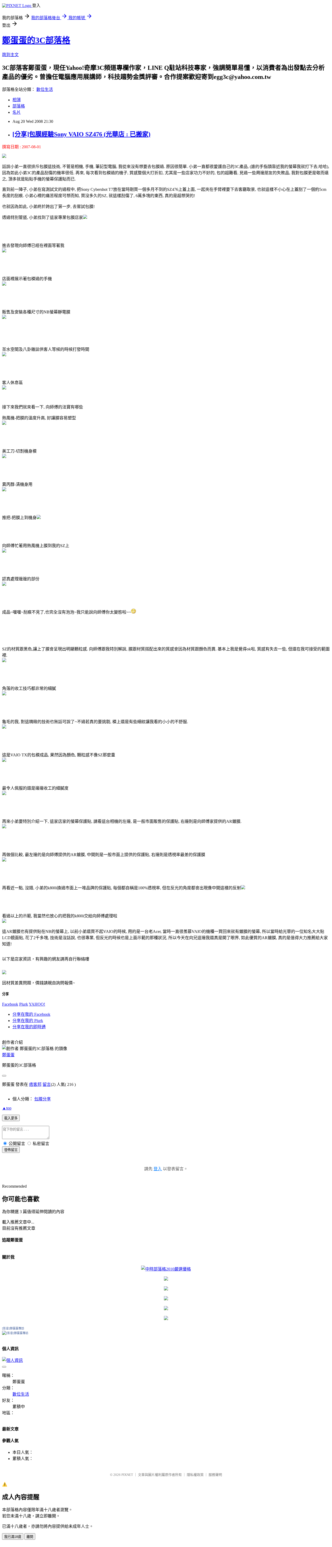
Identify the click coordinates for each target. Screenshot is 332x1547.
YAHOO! (37, 1004)
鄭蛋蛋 (8, 1055)
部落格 (18, 106)
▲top (6, 1108)
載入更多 (11, 1118)
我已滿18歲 (12, 1537)
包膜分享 (42, 1099)
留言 (47, 1084)
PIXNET (127, 1475)
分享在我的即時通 (29, 1027)
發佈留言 (11, 1150)
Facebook (10, 1004)
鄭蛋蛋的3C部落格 (36, 40)
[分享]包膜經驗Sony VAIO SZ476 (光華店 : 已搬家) (81, 134)
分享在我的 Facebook (31, 1014)
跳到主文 (10, 54)
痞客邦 (35, 1084)
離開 (29, 1537)
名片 (16, 112)
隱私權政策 (195, 1475)
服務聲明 (215, 1475)
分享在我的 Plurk (27, 1020)
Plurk (23, 1004)
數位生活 (44, 89)
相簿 (16, 100)
